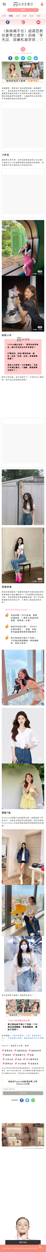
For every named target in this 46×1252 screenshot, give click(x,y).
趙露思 (8, 1055)
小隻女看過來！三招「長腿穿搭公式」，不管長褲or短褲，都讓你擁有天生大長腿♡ (23, 1038)
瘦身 (31, 16)
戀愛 (25, 16)
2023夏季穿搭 (32, 1059)
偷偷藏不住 (21, 1055)
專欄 (38, 16)
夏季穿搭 (9, 1051)
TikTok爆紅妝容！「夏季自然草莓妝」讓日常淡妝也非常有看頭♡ (23, 346)
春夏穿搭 (35, 1064)
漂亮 (4, 16)
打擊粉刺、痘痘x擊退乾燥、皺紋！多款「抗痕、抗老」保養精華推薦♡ (23, 356)
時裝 (11, 16)
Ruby (16, 53)
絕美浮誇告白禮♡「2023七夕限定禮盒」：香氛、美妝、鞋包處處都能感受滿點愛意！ (24, 629)
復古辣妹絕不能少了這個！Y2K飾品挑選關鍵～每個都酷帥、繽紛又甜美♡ (25, 640)
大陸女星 (9, 1059)
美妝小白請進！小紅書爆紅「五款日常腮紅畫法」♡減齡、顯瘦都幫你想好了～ (23, 367)
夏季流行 (9, 1064)
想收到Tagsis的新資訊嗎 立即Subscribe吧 (23, 1083)
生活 (18, 16)
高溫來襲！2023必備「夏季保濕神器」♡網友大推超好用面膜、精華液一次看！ (24, 617)
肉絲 (20, 1059)
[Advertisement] (22, 400)
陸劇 (32, 1055)
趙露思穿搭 (36, 1051)
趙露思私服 (22, 1051)
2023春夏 (22, 1064)
